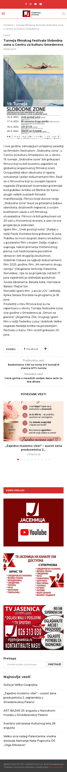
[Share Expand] (45, 348)
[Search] (63, 14)
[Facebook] (26, 4)
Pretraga (9, 658)
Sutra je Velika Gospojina (20, 684)
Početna (8, 25)
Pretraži (54, 664)
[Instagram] (30, 4)
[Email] (41, 4)
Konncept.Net (55, 767)
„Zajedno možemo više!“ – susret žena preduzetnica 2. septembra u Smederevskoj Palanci (29, 698)
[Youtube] (35, 4)
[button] (6, 430)
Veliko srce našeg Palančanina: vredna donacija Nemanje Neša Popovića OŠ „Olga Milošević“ (29, 741)
